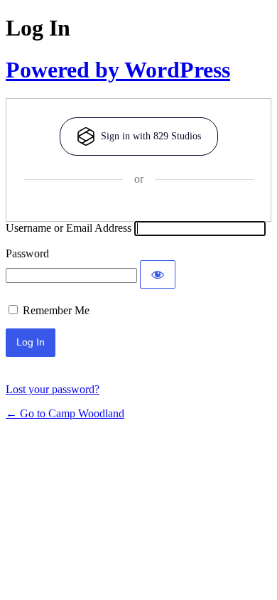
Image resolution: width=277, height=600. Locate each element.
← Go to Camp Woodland (65, 413)
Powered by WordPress (118, 69)
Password (27, 253)
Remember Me (56, 310)
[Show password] (157, 274)
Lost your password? (52, 389)
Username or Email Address (68, 228)
